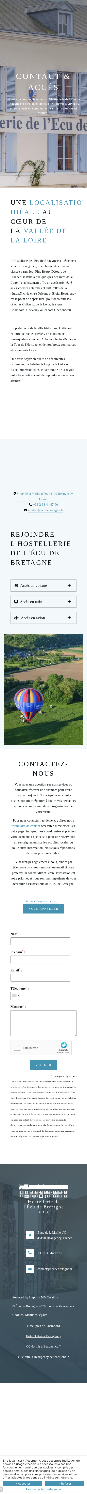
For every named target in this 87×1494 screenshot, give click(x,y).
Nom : (16, 934)
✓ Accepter (22, 1483)
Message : (18, 1006)
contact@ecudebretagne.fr (45, 510)
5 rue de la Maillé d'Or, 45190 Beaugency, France (54, 1235)
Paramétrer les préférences (43, 1489)
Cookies (17, 1315)
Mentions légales (36, 1315)
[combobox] (15, 995)
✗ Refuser (64, 1483)
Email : (16, 970)
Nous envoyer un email (42, 901)
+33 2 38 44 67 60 (45, 504)
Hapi (32, 1297)
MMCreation (49, 1297)
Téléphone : (20, 988)
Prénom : (18, 952)
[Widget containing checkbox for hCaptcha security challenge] (41, 1047)
